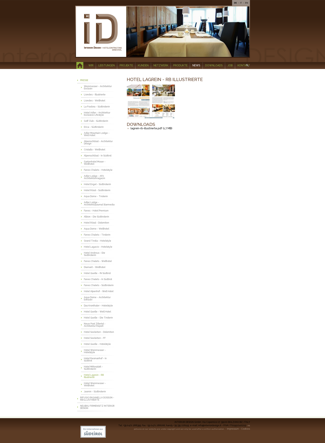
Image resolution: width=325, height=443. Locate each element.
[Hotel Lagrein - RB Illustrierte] (151, 102)
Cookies (245, 429)
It (241, 3)
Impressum (233, 429)
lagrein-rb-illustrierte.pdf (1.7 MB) (151, 128)
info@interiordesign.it (209, 425)
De (235, 3)
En (246, 3)
